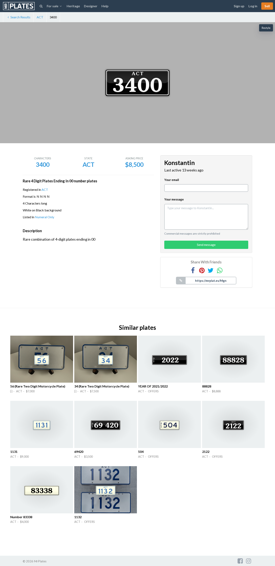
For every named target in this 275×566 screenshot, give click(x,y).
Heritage (73, 6)
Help (105, 6)
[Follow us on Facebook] (240, 560)
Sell (267, 6)
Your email (171, 180)
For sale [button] (52, 6)
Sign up (239, 6)
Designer (90, 6)
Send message (206, 244)
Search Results (20, 17)
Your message (174, 199)
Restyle (266, 27)
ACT (40, 17)
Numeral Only (44, 217)
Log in (252, 6)
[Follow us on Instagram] (248, 560)
